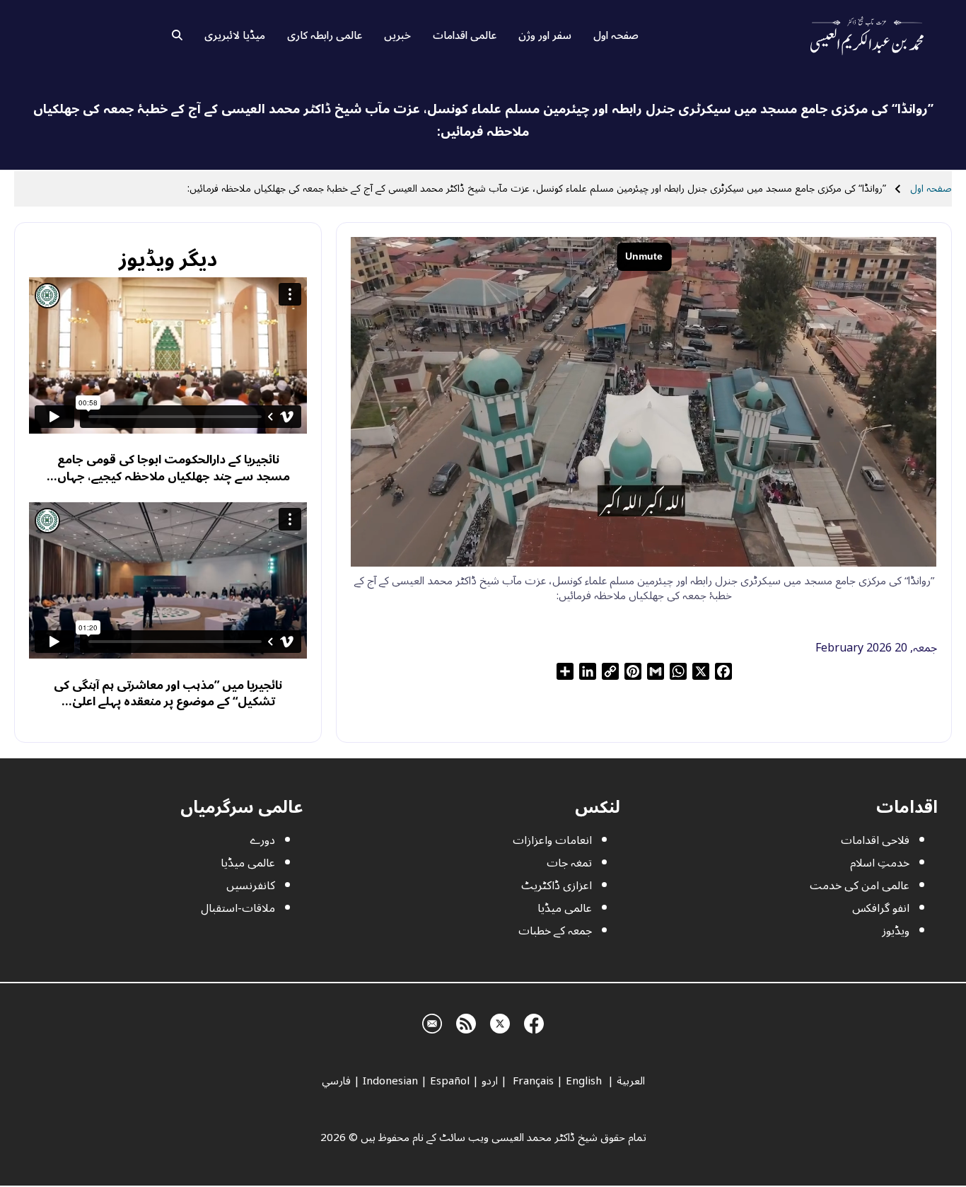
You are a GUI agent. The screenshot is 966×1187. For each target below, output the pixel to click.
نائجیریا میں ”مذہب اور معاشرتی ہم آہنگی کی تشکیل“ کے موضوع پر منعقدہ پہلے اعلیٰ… (168, 693)
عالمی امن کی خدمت (859, 886)
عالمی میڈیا (564, 908)
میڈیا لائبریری (234, 35)
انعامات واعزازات (552, 840)
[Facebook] (534, 1022)
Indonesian (390, 1081)
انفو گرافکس (880, 908)
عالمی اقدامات (464, 35)
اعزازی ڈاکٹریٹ (556, 886)
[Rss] (466, 1022)
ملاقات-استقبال (238, 908)
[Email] (432, 1022)
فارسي (336, 1081)
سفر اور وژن (544, 35)
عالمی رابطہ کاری (324, 35)
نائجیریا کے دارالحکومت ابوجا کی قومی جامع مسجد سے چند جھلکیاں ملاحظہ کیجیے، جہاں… (168, 468)
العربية (631, 1081)
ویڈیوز (895, 931)
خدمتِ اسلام (879, 863)
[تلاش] (177, 35)
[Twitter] (500, 1022)
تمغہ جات (569, 863)
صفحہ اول (616, 35)
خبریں (397, 35)
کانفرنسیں (250, 886)
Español (450, 1081)
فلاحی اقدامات (875, 840)
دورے (262, 840)
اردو (490, 1081)
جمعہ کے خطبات (555, 931)
